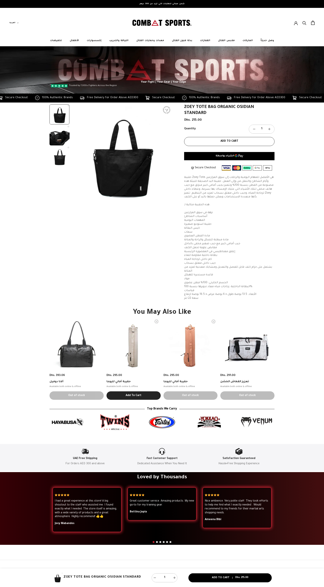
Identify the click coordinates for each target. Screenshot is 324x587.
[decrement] (254, 129)
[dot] (153, 542)
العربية (12, 23)
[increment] (269, 129)
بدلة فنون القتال (182, 40)
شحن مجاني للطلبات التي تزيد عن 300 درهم (162, 4)
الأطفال (74, 40)
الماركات (248, 40)
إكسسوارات (94, 40)
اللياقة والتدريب (118, 40)
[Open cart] (313, 23)
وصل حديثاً (267, 40)
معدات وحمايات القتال (150, 40)
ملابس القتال (226, 40)
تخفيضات (56, 40)
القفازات (205, 40)
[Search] (304, 23)
